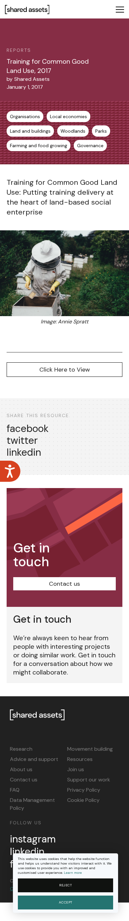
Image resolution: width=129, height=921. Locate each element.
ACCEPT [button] (65, 902)
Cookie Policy (83, 800)
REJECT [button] (65, 885)
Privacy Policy (83, 789)
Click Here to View (64, 370)
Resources (80, 759)
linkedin (24, 452)
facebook (28, 429)
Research (21, 748)
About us (21, 769)
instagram (33, 839)
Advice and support (34, 759)
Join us (75, 769)
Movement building (90, 748)
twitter (22, 440)
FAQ (15, 789)
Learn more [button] (73, 873)
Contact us (64, 584)
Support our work (88, 779)
